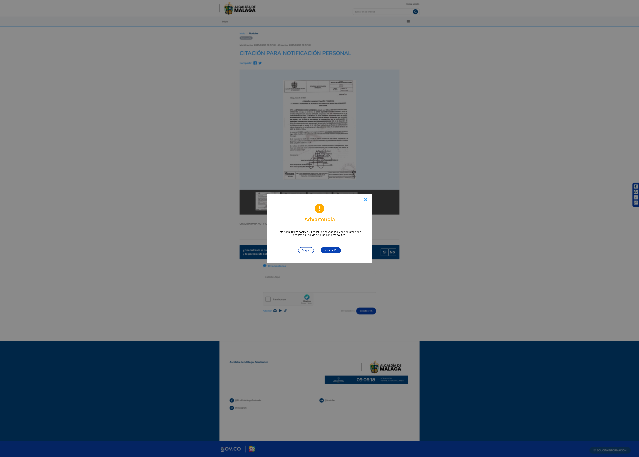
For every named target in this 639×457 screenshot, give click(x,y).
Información (330, 250)
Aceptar (306, 250)
